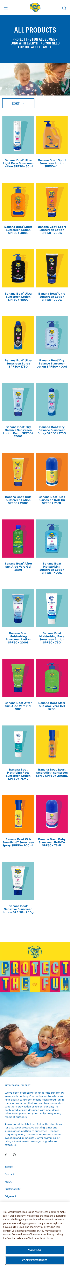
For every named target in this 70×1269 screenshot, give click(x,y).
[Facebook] (6, 1154)
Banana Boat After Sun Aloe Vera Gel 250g (18, 566)
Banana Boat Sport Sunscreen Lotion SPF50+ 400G (18, 230)
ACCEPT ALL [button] (34, 1249)
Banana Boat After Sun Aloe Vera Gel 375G (51, 706)
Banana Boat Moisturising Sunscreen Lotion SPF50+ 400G (51, 568)
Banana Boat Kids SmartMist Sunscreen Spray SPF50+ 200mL (18, 842)
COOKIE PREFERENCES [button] (34, 1260)
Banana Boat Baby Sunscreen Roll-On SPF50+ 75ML (52, 842)
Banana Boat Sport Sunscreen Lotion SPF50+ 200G (52, 230)
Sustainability (13, 1188)
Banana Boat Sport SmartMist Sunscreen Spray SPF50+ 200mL (52, 772)
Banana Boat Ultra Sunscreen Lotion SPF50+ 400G (18, 296)
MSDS (8, 1181)
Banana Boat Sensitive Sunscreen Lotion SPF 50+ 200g (18, 909)
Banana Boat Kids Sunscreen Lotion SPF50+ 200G (18, 500)
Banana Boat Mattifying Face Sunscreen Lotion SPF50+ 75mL (18, 774)
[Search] (64, 8)
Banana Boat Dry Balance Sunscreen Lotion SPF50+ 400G (52, 363)
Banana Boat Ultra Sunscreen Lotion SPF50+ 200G (51, 296)
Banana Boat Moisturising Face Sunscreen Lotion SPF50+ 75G (51, 638)
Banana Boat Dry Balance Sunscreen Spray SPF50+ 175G (52, 430)
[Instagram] (14, 1154)
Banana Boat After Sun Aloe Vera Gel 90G (18, 706)
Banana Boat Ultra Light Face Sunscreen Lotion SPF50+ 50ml (18, 163)
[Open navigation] (6, 7)
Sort (16, 103)
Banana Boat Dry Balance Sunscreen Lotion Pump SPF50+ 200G (18, 431)
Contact (9, 1174)
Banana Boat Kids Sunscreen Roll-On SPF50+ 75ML (52, 500)
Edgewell (10, 1196)
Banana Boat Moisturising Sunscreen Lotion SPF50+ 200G (18, 638)
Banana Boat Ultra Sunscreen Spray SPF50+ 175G (18, 363)
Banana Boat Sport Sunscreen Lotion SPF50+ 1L (52, 163)
